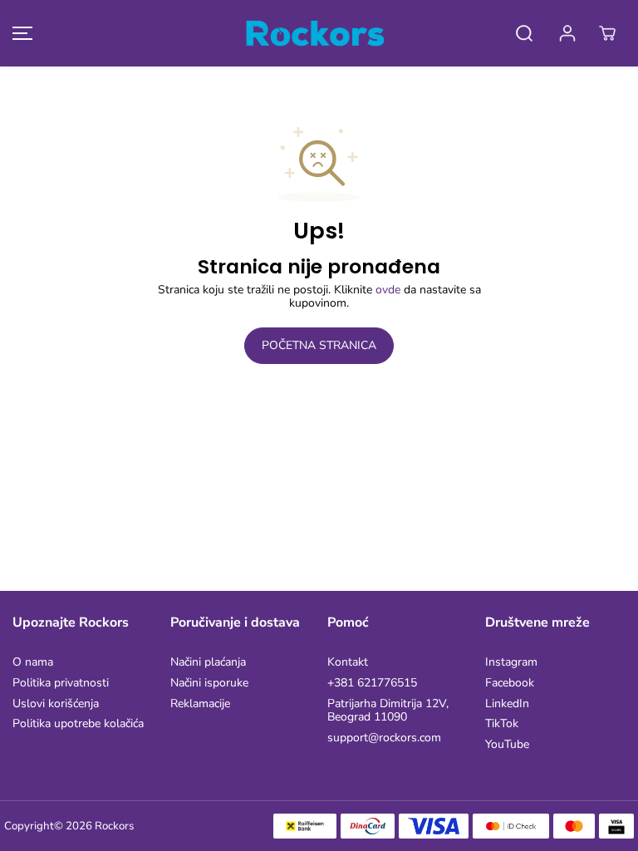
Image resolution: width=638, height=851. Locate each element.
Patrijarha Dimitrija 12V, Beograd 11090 (388, 711)
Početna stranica (319, 345)
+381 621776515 (372, 683)
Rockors (114, 826)
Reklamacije (200, 704)
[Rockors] (314, 33)
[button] (19, 33)
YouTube (507, 745)
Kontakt (347, 663)
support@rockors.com (384, 738)
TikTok (501, 724)
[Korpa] (607, 33)
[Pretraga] (524, 33)
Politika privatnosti (60, 683)
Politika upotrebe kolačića (78, 724)
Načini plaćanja (208, 663)
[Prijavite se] (567, 33)
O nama (32, 663)
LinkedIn (507, 704)
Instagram (511, 663)
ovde (387, 290)
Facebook (509, 683)
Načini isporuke (209, 683)
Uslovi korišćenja (55, 704)
